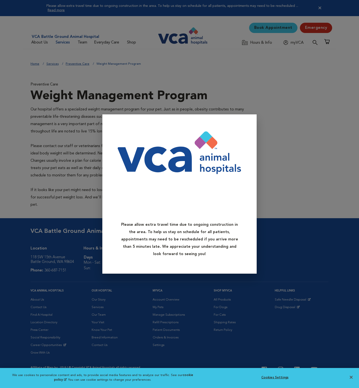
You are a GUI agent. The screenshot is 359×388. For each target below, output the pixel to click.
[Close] (251, 121)
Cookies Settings (274, 377)
